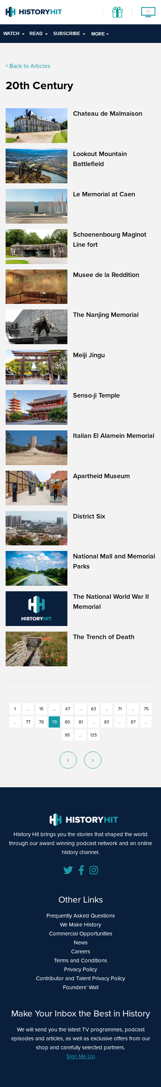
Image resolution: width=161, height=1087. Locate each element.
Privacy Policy (80, 969)
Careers (80, 951)
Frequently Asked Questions (80, 915)
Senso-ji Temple (96, 395)
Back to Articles (29, 66)
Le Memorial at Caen (104, 194)
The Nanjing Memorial (106, 314)
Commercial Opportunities (80, 933)
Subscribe (66, 33)
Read (36, 33)
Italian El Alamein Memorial (113, 435)
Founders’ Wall (80, 987)
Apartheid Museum (101, 475)
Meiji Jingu (89, 354)
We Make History (80, 924)
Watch (11, 33)
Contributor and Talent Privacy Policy (80, 978)
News (81, 942)
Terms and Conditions (80, 960)
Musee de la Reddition (106, 274)
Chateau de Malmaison (107, 113)
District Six (89, 516)
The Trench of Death (103, 636)
